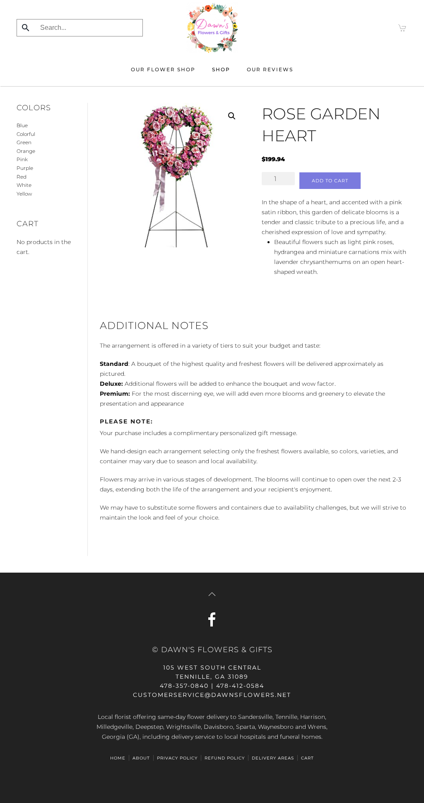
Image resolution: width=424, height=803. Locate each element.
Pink (22, 159)
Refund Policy (225, 758)
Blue (22, 125)
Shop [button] (221, 69)
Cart (307, 758)
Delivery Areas (273, 758)
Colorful (26, 134)
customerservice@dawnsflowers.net (212, 695)
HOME (117, 758)
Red (21, 177)
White (24, 185)
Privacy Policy (177, 758)
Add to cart (330, 181)
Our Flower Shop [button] (163, 69)
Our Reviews (270, 69)
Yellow (24, 194)
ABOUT (141, 758)
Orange (26, 151)
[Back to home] (212, 27)
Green (24, 142)
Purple (25, 168)
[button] (231, 116)
